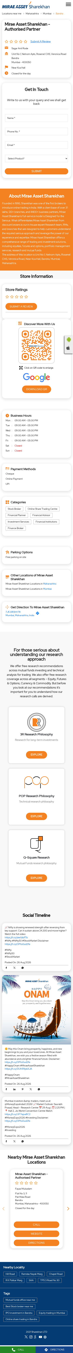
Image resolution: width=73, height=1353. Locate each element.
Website (36, 1233)
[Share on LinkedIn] (15, 1090)
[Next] (69, 1209)
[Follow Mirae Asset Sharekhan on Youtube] (41, 1337)
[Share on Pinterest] (23, 1090)
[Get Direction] (38, 614)
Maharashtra (32, 13)
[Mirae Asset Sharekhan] (26, 4)
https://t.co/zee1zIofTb (16, 937)
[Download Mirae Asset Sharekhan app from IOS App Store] (68, 348)
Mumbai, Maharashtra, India (20, 615)
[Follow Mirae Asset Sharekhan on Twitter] (27, 1337)
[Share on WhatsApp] (22, 968)
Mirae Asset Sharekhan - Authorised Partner (31, 1175)
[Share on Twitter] (15, 968)
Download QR (36, 389)
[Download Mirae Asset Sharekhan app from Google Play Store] (68, 339)
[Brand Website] (46, 1337)
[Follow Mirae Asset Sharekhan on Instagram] (31, 1337)
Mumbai (47, 13)
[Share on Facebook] (7, 968)
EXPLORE (36, 754)
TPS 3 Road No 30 (49, 1280)
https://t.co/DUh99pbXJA (18, 1068)
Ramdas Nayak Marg (31, 1273)
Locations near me (11, 13)
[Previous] (4, 1209)
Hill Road (10, 1273)
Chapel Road (55, 1273)
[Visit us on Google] (36, 1337)
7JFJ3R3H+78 (13, 612)
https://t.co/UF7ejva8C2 (17, 1114)
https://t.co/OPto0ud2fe (17, 944)
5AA (31, 1280)
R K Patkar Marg (14, 1280)
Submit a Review (41, 41)
